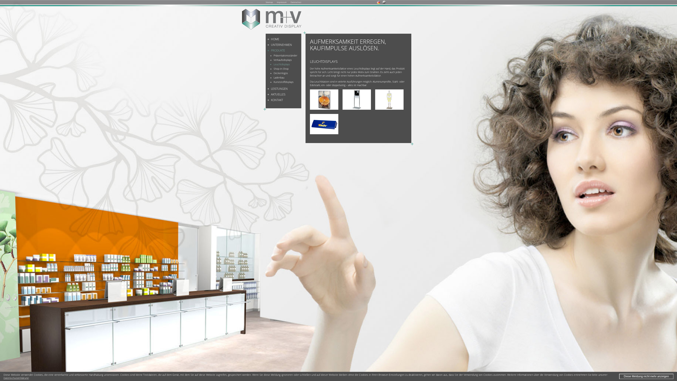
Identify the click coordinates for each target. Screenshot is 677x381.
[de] (380, 2)
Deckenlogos (281, 73)
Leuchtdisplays (282, 64)
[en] (385, 2)
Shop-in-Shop (281, 68)
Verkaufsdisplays (283, 60)
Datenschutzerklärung (16, 378)
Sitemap (269, 2)
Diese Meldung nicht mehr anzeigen (646, 376)
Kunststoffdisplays (284, 82)
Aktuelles (278, 94)
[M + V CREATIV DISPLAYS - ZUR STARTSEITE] (271, 21)
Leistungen (279, 89)
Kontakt (277, 100)
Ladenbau (279, 77)
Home (275, 39)
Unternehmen (281, 45)
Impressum (282, 2)
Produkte (278, 50)
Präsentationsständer (285, 55)
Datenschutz (296, 2)
